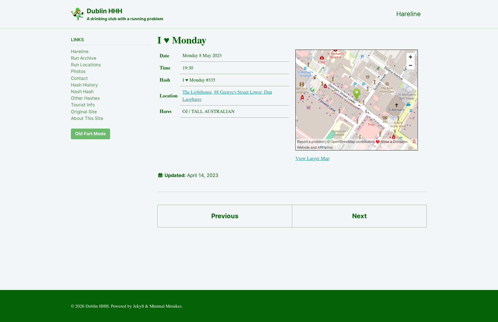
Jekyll (138, 306)
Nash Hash (82, 91)
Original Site (84, 111)
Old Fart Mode (90, 133)
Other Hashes (85, 98)
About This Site (87, 118)
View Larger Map (312, 158)
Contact (79, 78)
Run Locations (86, 64)
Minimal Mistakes (166, 306)
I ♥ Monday (181, 40)
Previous (224, 216)
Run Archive (83, 58)
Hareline (408, 14)
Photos (78, 71)
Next (359, 216)
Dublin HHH (125, 14)
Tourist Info (83, 105)
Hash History (84, 85)
